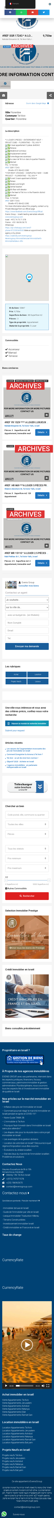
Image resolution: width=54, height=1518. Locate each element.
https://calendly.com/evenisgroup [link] (18, 236)
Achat (16, 674)
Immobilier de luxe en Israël (15, 1208)
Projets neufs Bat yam (12, 1470)
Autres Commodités (17, 888)
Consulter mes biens (29, 586)
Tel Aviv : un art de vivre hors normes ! (22, 758)
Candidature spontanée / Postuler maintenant (20, 1201)
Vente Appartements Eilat (14, 1412)
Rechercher (28, 896)
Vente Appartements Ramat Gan (17, 1415)
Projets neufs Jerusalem (13, 1458)
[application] (27, 1345)
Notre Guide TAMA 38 (14, 1117)
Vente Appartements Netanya (16, 1409)
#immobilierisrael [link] (23, 238)
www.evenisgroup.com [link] (14, 217)
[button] (29, 277)
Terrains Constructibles (14, 1220)
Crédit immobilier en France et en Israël (21, 1227)
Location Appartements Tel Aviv (17, 1427)
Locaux (38, 681)
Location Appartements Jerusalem (18, 1430)
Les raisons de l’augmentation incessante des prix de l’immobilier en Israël (26, 750)
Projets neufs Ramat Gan (14, 1467)
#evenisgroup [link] (10, 238)
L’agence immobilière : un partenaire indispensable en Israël (22, 766)
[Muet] (43, 1385)
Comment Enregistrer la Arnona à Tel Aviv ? (25, 754)
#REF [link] (7, 168)
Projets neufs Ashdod (12, 1461)
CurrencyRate (12, 1260)
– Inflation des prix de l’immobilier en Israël (22, 1107)
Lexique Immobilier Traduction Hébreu (21, 1216)
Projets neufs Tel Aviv (12, 1455)
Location (38, 674)
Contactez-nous (15, 1193)
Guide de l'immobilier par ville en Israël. (21, 1212)
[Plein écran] (47, 1385)
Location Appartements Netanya (17, 1436)
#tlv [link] (21, 241)
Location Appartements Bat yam (17, 1442)
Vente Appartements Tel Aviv (15, 1400)
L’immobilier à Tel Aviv (14, 1121)
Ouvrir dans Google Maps (36, 103)
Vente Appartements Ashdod (15, 1406)
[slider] (24, 1386)
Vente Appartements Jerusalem (17, 1403)
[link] (24, 212)
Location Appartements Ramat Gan (19, 1439)
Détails (41, 432)
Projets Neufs (16, 681)
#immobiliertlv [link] (36, 238)
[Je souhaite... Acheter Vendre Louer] (27, 600)
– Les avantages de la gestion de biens (20, 1139)
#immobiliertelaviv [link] (12, 241)
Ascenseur (14, 349)
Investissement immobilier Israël (18, 1223)
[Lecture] (6, 1385)
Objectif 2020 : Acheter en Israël (20, 762)
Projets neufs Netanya (12, 1464)
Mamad (12, 352)
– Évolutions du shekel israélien (17, 1150)
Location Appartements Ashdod (17, 1433)
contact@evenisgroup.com (19, 1186)
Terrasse (13, 356)
